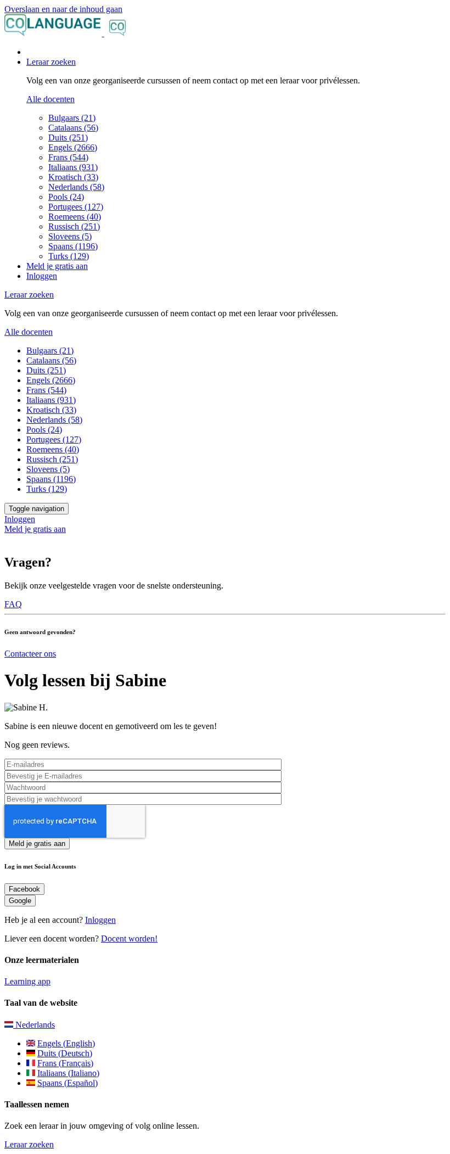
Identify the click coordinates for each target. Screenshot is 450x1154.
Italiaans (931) (73, 167)
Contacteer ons (30, 653)
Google (20, 901)
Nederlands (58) (76, 187)
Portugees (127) (75, 206)
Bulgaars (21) (71, 117)
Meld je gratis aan (57, 266)
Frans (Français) (65, 1063)
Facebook (24, 889)
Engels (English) (66, 1043)
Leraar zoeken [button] (51, 61)
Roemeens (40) (74, 216)
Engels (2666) (72, 147)
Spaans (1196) (73, 246)
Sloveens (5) (70, 236)
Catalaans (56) (73, 127)
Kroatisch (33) (73, 177)
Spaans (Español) (67, 1083)
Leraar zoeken (29, 1144)
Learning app (27, 981)
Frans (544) (68, 157)
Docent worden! (129, 938)
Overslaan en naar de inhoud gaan (63, 9)
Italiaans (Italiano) (68, 1073)
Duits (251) (68, 137)
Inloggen (41, 276)
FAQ (13, 604)
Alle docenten (50, 99)
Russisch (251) (74, 226)
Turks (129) (68, 256)
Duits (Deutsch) (64, 1053)
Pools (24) (66, 196)
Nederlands (34, 1024)
